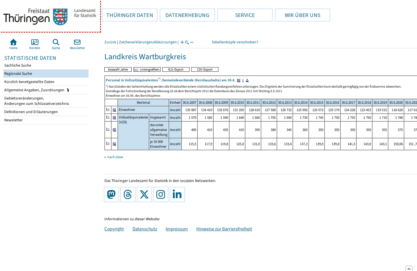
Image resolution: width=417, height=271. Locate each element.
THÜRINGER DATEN (127, 15)
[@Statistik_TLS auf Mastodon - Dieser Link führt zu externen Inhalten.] (112, 194)
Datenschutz (144, 229)
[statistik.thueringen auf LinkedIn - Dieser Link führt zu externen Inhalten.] (178, 194)
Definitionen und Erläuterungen (30, 112)
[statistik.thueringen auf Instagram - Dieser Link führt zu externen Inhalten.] (162, 194)
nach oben (115, 156)
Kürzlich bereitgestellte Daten (28, 81)
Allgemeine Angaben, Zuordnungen (34, 90)
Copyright (114, 229)
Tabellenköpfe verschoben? (235, 42)
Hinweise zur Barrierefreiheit (224, 229)
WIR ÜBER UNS (297, 15)
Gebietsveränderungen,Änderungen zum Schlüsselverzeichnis (36, 101)
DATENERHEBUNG (184, 15)
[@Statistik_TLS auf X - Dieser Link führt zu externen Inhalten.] (145, 194)
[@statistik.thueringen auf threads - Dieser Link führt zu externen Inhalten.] (129, 194)
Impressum (177, 229)
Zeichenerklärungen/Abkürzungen (148, 42)
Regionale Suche (17, 73)
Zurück (110, 42)
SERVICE (236, 15)
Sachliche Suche (17, 65)
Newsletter (13, 120)
